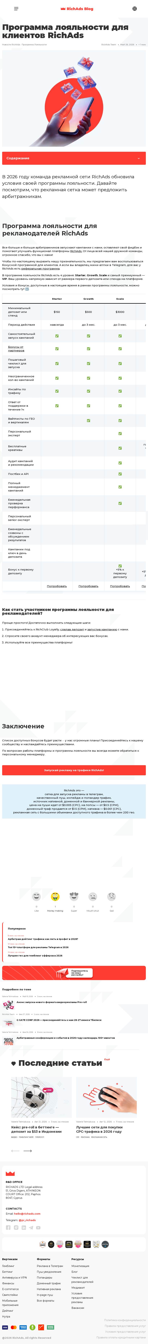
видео (14, 1137)
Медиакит (78, 1287)
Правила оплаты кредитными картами (121, 1337)
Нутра (6, 1316)
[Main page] (77, 8)
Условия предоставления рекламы (82, 1298)
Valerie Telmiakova (10, 996)
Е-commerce (10, 1289)
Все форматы (45, 1300)
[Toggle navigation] (16, 8)
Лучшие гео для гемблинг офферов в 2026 (35, 955)
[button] (27, 1151)
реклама (85, 1137)
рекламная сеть (99, 1137)
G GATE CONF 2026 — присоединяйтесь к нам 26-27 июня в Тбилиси (59, 1020)
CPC (77, 1137)
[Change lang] (134, 8)
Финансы (8, 1283)
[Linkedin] (24, 1227)
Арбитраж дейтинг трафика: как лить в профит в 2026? (43, 939)
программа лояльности (34, 44)
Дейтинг (7, 1310)
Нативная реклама (49, 1289)
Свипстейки (10, 1295)
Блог (74, 1271)
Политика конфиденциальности (125, 1320)
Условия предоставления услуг (125, 1331)
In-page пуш (45, 1295)
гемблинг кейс (26, 1137)
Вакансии (77, 1308)
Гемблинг (8, 1266)
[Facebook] (8, 1227)
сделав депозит (72, 629)
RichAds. (76, 251)
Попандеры (44, 1277)
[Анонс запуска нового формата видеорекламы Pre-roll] (8, 1005)
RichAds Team (108, 44)
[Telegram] (31, 1227)
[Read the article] (41, 1097)
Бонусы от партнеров (16, 348)
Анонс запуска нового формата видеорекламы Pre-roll (52, 1002)
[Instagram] (16, 1227)
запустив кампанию (102, 629)
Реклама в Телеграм (50, 1266)
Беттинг (7, 1271)
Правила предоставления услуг (125, 1326)
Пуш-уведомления (49, 1271)
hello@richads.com (27, 1213)
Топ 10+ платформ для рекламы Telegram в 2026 (38, 947)
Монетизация (80, 1266)
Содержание (17, 158)
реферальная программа (40, 268)
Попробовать (57, 586)
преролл (39, 1137)
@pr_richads (27, 1220)
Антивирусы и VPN (14, 1277)
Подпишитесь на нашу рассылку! (79, 972)
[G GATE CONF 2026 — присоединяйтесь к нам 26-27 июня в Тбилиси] (8, 1023)
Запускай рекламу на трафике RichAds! (74, 770)
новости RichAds (11, 44)
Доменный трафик (49, 1283)
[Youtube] (38, 1227)
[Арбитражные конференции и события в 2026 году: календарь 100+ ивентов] (8, 1041)
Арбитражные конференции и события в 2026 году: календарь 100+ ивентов (66, 1038)
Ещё (107, 1060)
